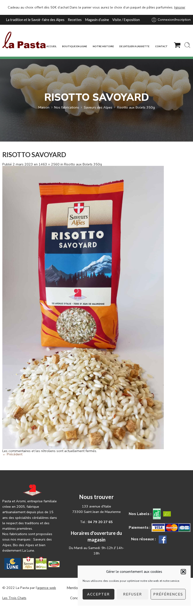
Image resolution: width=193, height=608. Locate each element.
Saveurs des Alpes (98, 107)
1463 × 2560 (49, 164)
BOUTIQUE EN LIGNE (74, 46)
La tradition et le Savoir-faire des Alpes (35, 20)
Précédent (12, 454)
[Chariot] (177, 45)
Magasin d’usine (97, 20)
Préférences (168, 594)
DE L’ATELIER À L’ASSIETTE (134, 46)
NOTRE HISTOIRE (103, 46)
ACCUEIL (51, 46)
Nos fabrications (66, 107)
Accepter (98, 594)
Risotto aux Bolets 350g (136, 107)
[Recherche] (187, 45)
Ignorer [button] (179, 7)
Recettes (75, 20)
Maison (43, 107)
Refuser (132, 594)
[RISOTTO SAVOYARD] (83, 307)
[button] (183, 571)
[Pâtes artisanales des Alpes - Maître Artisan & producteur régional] (24, 40)
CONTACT (161, 46)
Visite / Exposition (126, 20)
